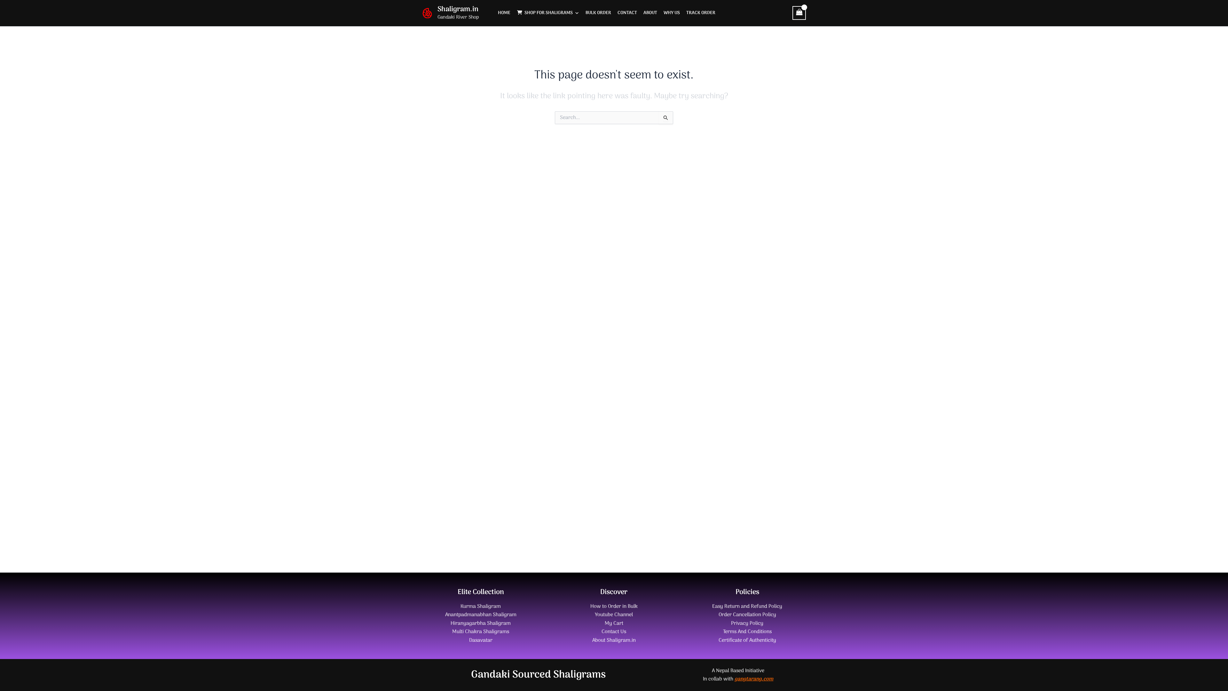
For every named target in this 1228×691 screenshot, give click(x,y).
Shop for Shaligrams (548, 13)
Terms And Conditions (747, 632)
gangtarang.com (754, 679)
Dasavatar (480, 640)
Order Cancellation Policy (747, 615)
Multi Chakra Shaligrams (480, 632)
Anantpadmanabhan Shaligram (480, 615)
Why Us (672, 13)
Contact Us (614, 632)
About (650, 13)
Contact (627, 13)
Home (504, 13)
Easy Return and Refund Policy (747, 606)
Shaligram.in (457, 9)
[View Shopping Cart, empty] (799, 13)
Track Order (700, 13)
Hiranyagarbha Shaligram (481, 623)
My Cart (614, 623)
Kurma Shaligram (480, 606)
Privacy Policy (747, 623)
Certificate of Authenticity (747, 640)
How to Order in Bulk (614, 606)
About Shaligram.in (614, 640)
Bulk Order (598, 13)
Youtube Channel (614, 615)
